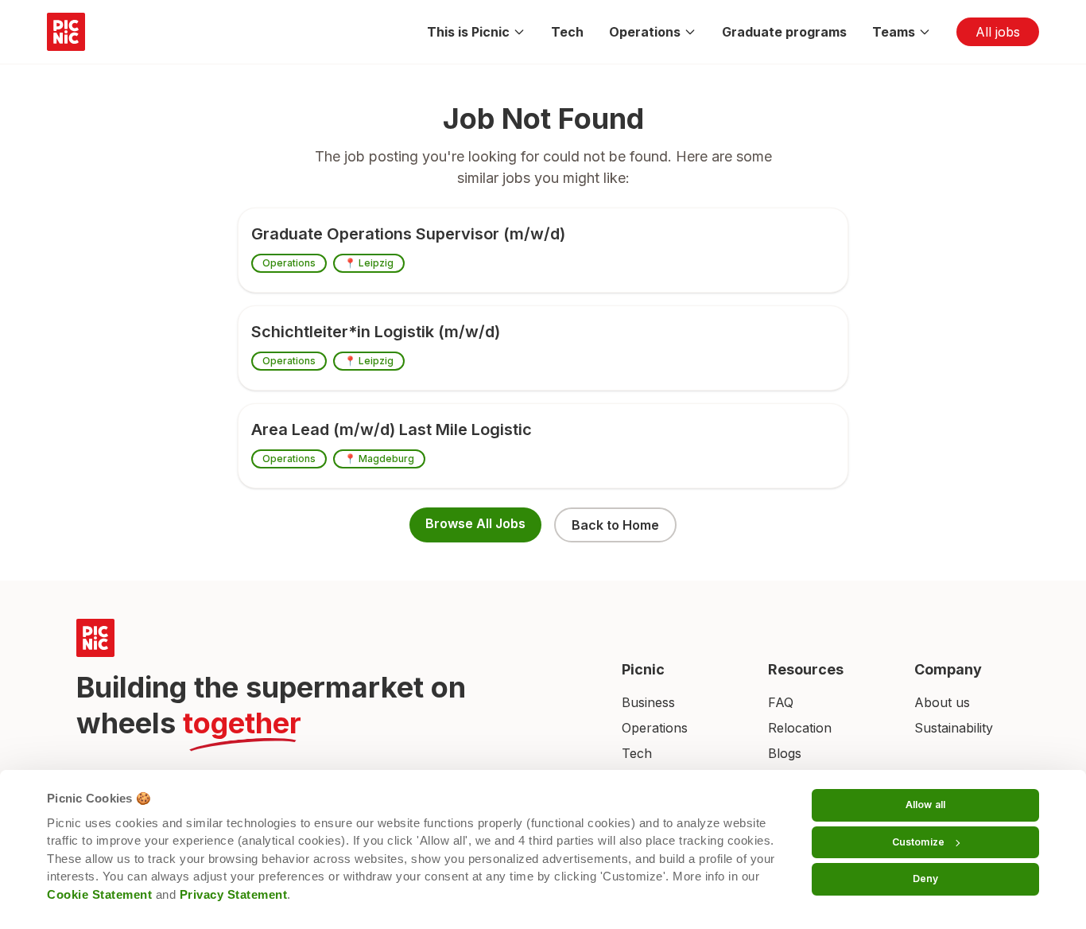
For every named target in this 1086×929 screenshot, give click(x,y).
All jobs (997, 32)
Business (648, 702)
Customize (918, 842)
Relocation (800, 728)
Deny (925, 878)
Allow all (925, 804)
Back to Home (615, 525)
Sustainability (953, 728)
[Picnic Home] (330, 638)
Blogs (784, 753)
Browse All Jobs (475, 523)
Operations (645, 32)
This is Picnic (468, 32)
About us (942, 702)
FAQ (780, 702)
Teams (893, 32)
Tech (567, 32)
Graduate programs (784, 32)
